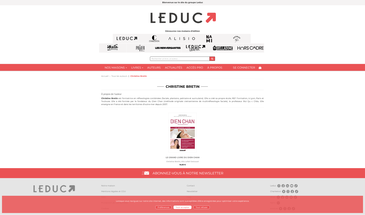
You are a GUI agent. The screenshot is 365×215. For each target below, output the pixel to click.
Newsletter (192, 191)
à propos (214, 67)
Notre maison (108, 185)
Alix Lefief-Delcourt (190, 161)
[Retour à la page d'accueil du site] (182, 18)
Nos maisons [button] (115, 67)
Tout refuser (202, 207)
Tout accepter (182, 207)
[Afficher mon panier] (260, 68)
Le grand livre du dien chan (182, 157)
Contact (191, 185)
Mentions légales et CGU (113, 191)
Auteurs (154, 67)
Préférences (163, 207)
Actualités (173, 67)
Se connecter (244, 67)
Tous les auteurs (119, 76)
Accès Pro (194, 67)
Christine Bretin (173, 161)
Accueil (105, 76)
